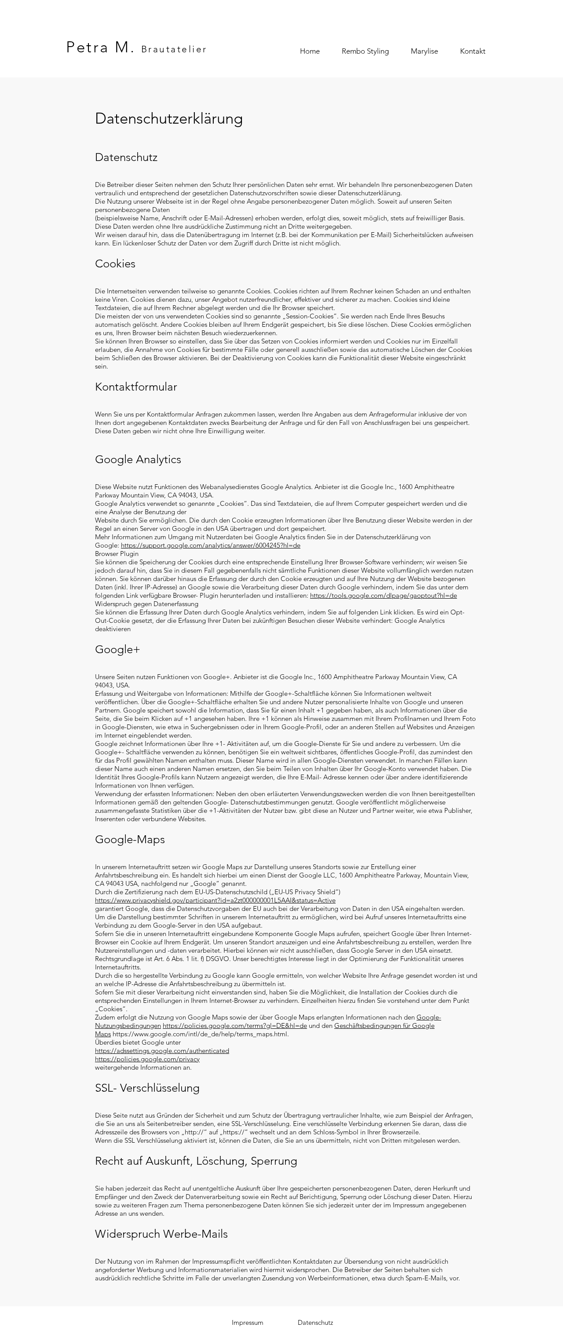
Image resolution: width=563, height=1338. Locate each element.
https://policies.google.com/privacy (147, 1059)
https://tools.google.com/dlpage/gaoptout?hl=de (383, 595)
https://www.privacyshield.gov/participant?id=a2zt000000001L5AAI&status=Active (215, 900)
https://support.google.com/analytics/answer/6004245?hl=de (210, 545)
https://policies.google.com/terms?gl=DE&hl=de (235, 1025)
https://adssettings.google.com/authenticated (162, 1050)
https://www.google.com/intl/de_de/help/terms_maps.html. (201, 1034)
